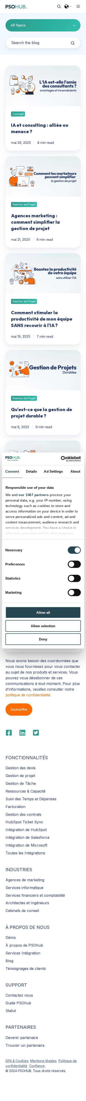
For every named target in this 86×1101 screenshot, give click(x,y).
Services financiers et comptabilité (35, 895)
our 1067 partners (34, 495)
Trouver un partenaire (25, 1045)
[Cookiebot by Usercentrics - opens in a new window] (61, 459)
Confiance (37, 1066)
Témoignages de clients (26, 968)
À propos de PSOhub (24, 945)
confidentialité (16, 1066)
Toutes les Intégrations (25, 853)
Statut (11, 1010)
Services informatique (24, 887)
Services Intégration (23, 953)
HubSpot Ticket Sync (24, 822)
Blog (9, 961)
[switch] (74, 564)
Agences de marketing (25, 880)
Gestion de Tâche (21, 783)
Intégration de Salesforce (28, 837)
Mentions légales (43, 1061)
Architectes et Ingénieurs (27, 903)
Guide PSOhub (18, 1003)
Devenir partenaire (22, 1037)
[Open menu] (78, 6)
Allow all (43, 612)
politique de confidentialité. (28, 695)
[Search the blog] (72, 43)
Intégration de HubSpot (26, 829)
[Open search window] (59, 6)
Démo (11, 937)
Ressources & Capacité (25, 791)
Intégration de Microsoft (26, 845)
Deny (43, 639)
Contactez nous (19, 995)
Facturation (15, 806)
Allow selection (43, 626)
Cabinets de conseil (22, 910)
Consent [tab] (12, 471)
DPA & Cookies (17, 1061)
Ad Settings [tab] (53, 471)
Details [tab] (31, 471)
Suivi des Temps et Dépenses (31, 799)
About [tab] (75, 471)
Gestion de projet (20, 775)
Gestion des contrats (23, 814)
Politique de (67, 1061)
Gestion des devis (21, 768)
